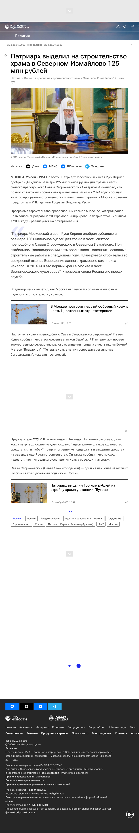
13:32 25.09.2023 (15, 44)
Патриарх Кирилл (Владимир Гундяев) (70, 524)
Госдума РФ (114, 518)
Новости (10, 727)
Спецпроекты (14, 733)
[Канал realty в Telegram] (55, 706)
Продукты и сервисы (54, 733)
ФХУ (35, 439)
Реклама (32, 733)
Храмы (39, 524)
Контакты (121, 733)
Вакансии (11, 748)
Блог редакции (101, 733)
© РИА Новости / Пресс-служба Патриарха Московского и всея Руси (45, 157)
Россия (31, 518)
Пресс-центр (80, 733)
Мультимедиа (117, 727)
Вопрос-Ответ (97, 727)
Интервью (42, 727)
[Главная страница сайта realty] (23, 27)
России (73, 473)
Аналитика (25, 727)
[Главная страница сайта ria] (6, 27)
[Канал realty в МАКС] (12, 706)
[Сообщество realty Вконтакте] (40, 706)
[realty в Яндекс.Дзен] (26, 706)
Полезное (58, 727)
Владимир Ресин (50, 518)
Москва (113, 524)
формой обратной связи (20, 812)
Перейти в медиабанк (91, 157)
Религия (17, 518)
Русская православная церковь (83, 518)
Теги (132, 727)
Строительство (21, 524)
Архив (135, 733)
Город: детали (76, 727)
